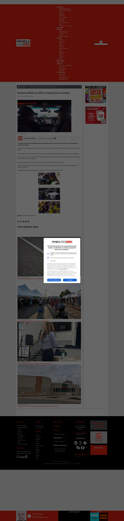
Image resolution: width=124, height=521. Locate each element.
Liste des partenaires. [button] (63, 269)
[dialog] (62, 260)
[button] (62, 261)
